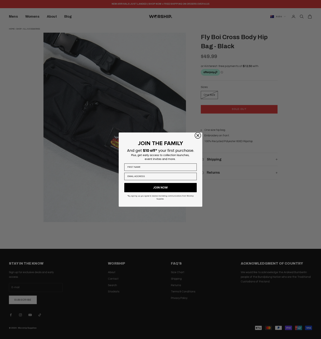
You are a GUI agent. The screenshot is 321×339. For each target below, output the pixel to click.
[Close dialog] (198, 135)
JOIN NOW (160, 187)
